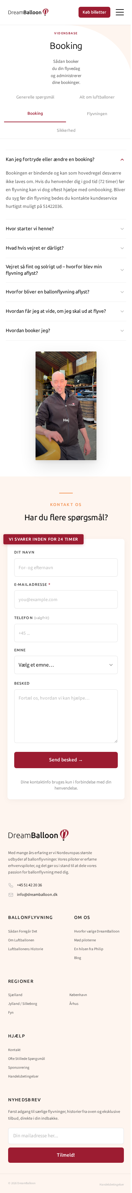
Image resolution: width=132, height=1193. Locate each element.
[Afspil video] (66, 405)
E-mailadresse (32, 584)
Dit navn (24, 552)
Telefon (31, 618)
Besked (22, 683)
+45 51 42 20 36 (28, 885)
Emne (20, 650)
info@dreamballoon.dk (36, 895)
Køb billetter (94, 12)
